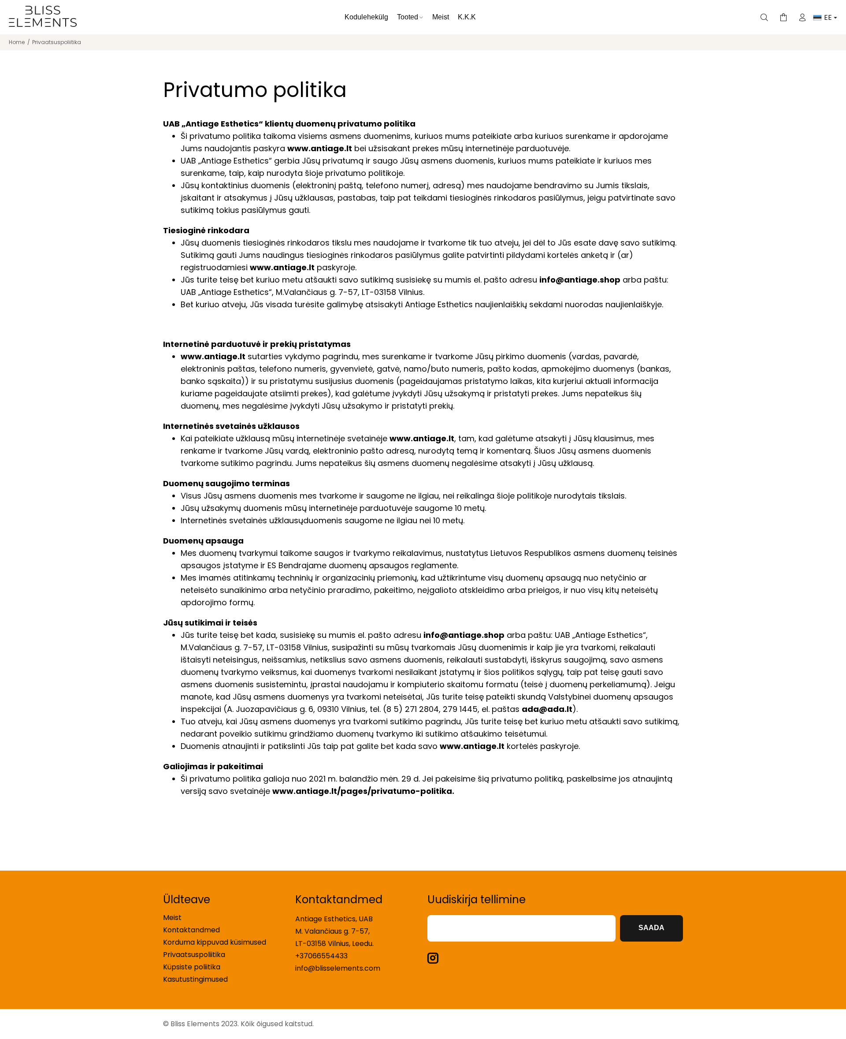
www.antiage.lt (319, 148)
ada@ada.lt (547, 709)
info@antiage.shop (579, 279)
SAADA (651, 927)
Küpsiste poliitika (191, 967)
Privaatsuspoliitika (194, 955)
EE (829, 17)
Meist (172, 917)
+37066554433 (321, 956)
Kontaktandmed (191, 930)
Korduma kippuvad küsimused (214, 942)
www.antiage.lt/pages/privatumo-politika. (363, 791)
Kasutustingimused (195, 979)
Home (17, 42)
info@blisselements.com (337, 968)
